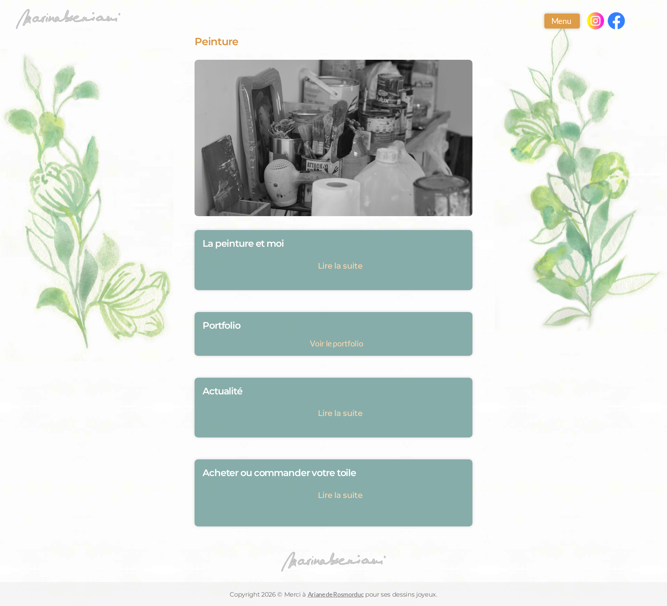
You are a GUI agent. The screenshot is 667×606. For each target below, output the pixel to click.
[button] (333, 265)
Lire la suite (340, 266)
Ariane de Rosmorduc (335, 594)
